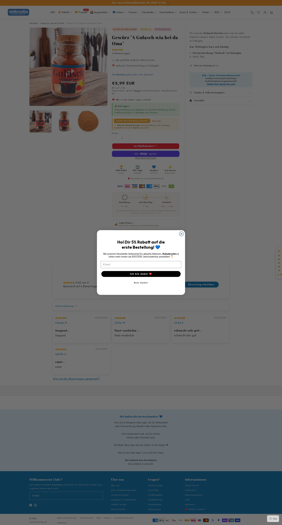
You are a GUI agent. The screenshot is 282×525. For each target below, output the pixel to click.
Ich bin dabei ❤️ (141, 274)
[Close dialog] (181, 234)
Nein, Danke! (141, 283)
